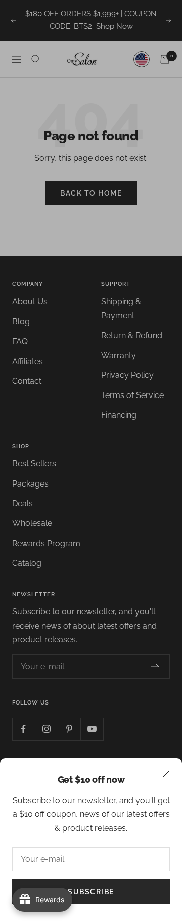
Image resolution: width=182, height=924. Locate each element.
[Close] (166, 773)
